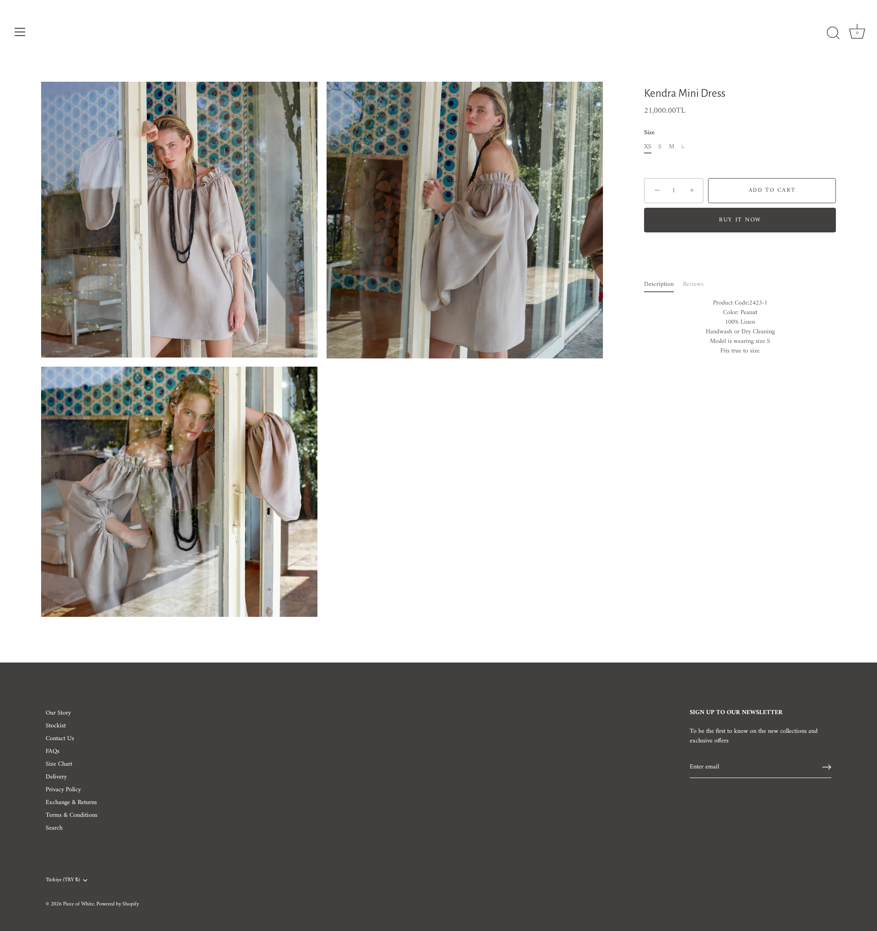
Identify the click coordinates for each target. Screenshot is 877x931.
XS (647, 147)
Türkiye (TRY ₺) (63, 880)
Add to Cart (772, 190)
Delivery (56, 777)
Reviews (693, 284)
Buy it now (740, 220)
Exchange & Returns (71, 802)
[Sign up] (826, 767)
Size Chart (59, 764)
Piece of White (78, 904)
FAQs (52, 751)
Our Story (58, 713)
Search (54, 828)
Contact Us (60, 738)
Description (659, 284)
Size (649, 133)
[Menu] (20, 32)
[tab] (663, 284)
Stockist (56, 725)
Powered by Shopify (117, 904)
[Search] (833, 33)
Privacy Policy (63, 789)
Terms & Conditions (71, 815)
